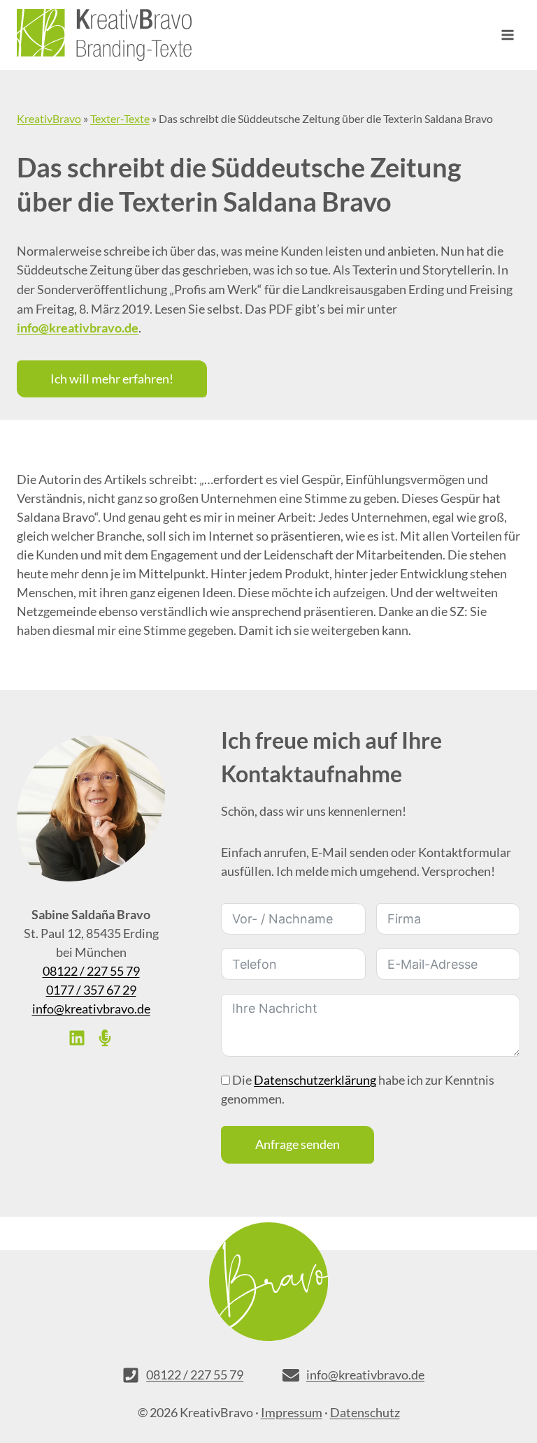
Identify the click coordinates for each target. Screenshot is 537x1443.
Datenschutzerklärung (315, 1079)
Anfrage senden (297, 1144)
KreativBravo (49, 118)
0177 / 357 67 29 (91, 989)
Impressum (291, 1412)
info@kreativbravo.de (91, 1008)
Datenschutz (365, 1412)
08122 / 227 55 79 (91, 971)
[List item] (77, 1038)
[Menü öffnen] (507, 34)
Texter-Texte (120, 118)
